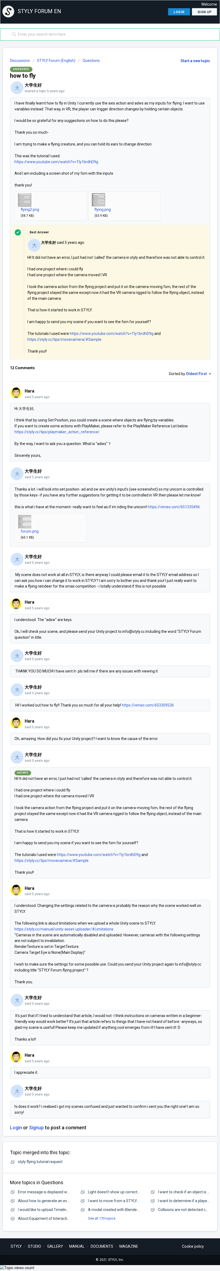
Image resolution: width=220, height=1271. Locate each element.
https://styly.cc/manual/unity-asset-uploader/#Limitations (63, 929)
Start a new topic (195, 61)
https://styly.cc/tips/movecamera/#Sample (64, 339)
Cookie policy (193, 1246)
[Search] (13, 34)
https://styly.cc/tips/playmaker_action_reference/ (57, 432)
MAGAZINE (128, 1246)
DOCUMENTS (102, 1246)
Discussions (20, 60)
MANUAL (77, 1246)
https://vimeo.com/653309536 (148, 705)
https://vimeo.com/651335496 (174, 507)
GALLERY (55, 1246)
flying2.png (30, 209)
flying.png (102, 209)
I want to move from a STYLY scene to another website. (135, 1201)
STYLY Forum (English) (56, 60)
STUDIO (34, 1246)
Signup (36, 1127)
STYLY (16, 1246)
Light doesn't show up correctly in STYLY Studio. (128, 1192)
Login (16, 1127)
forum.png (30, 531)
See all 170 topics (101, 1218)
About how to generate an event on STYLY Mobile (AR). (64, 1201)
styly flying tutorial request (40, 1162)
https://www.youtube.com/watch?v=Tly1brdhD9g (56, 162)
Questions (91, 60)
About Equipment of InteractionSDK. (48, 1218)
